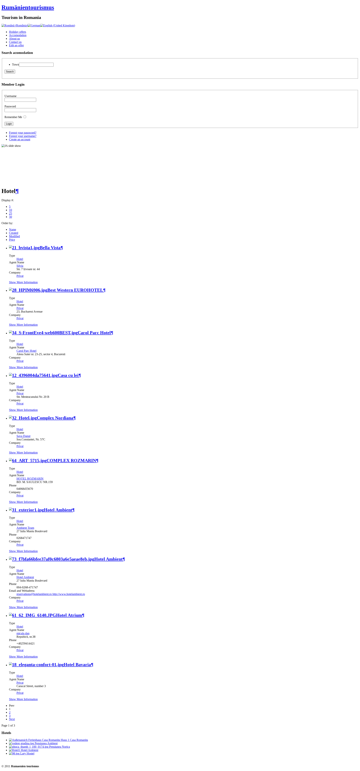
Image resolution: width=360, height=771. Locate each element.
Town (15, 64)
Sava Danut (23, 436)
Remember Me (13, 117)
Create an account (19, 139)
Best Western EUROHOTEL (75, 290)
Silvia (19, 265)
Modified (14, 236)
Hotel (19, 259)
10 (10, 210)
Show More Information (23, 282)
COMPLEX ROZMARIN (71, 460)
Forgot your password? (22, 132)
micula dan (22, 633)
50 (10, 216)
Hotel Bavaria (77, 664)
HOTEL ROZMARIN (30, 478)
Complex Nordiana (55, 417)
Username (10, 96)
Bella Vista (50, 247)
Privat (19, 275)
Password (10, 106)
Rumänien (28, 7)
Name (12, 229)
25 (10, 213)
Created (13, 232)
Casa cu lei (68, 375)
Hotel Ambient (58, 509)
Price (12, 239)
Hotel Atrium (69, 615)
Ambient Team (25, 527)
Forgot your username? (22, 136)
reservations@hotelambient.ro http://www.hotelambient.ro (50, 594)
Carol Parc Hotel (94, 332)
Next (12, 719)
